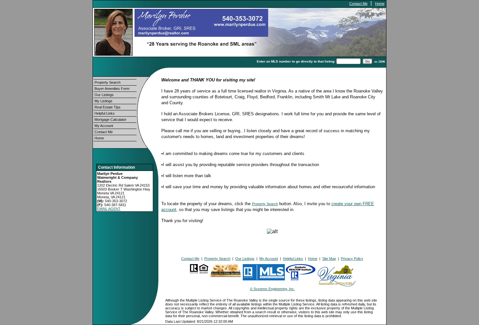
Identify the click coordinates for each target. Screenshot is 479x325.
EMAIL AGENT (109, 209)
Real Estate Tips (107, 107)
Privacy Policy (352, 259)
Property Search (107, 82)
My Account (103, 126)
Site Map (329, 259)
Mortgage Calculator (110, 119)
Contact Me (358, 4)
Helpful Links (104, 113)
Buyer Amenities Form (111, 89)
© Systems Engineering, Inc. (272, 289)
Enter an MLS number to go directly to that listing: (296, 61)
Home (380, 4)
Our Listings (104, 95)
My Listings (103, 101)
